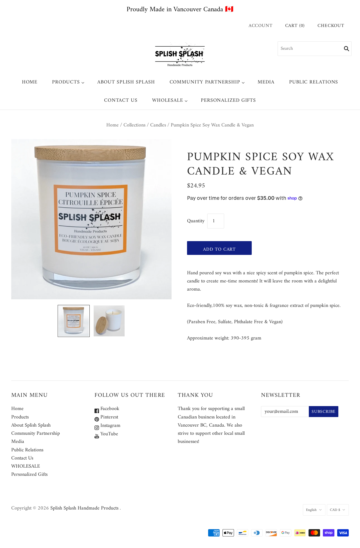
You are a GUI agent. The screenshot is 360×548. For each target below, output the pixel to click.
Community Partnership (205, 82)
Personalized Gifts (228, 100)
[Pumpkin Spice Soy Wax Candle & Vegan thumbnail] (74, 321)
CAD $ (335, 510)
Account (261, 26)
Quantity (195, 221)
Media (266, 82)
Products (66, 82)
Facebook (109, 408)
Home (30, 82)
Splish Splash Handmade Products (84, 508)
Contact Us (121, 100)
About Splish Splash (126, 82)
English (311, 510)
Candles (158, 125)
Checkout (331, 26)
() (295, 26)
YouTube (108, 434)
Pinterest (108, 417)
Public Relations (313, 82)
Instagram (109, 425)
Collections (134, 125)
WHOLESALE (167, 100)
